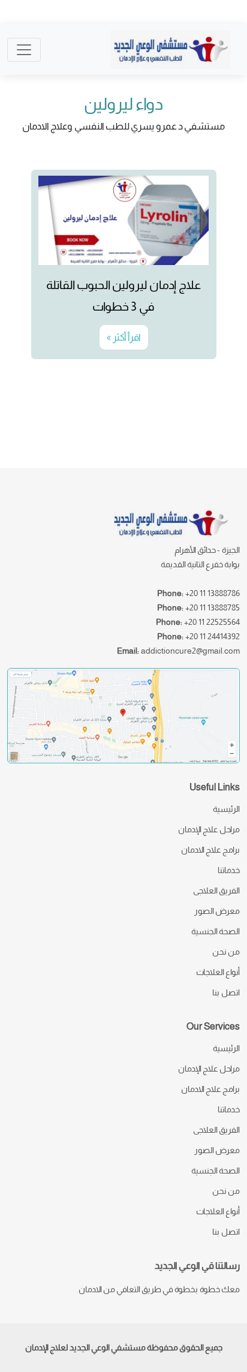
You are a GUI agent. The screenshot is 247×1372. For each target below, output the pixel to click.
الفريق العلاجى (216, 890)
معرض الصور (217, 911)
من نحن (226, 951)
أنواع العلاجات (218, 972)
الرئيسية (226, 809)
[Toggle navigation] (24, 50)
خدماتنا (229, 870)
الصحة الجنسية (215, 931)
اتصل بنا (226, 992)
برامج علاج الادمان (210, 850)
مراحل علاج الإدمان (209, 829)
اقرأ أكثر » (124, 337)
